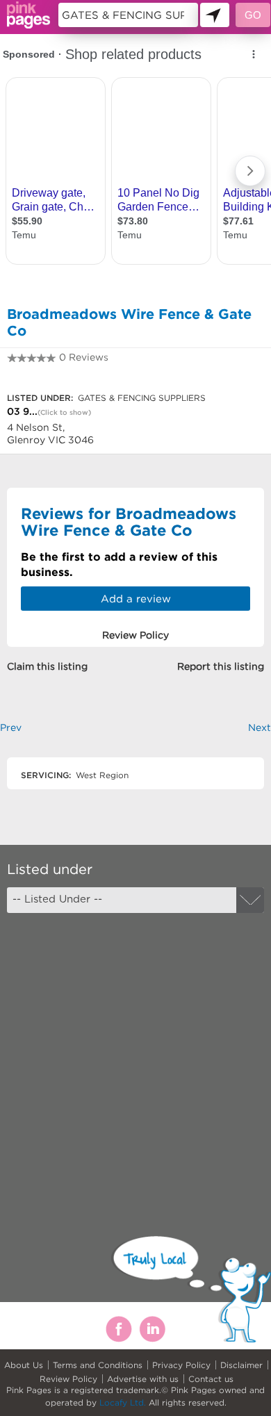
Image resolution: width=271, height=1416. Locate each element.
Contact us (210, 1378)
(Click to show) (64, 412)
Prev (11, 727)
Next (259, 727)
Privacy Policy (181, 1364)
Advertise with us (143, 1378)
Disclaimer (241, 1364)
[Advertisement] (135, 1062)
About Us (23, 1364)
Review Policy (68, 1378)
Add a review (136, 598)
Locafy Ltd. (122, 1402)
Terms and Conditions (97, 1364)
